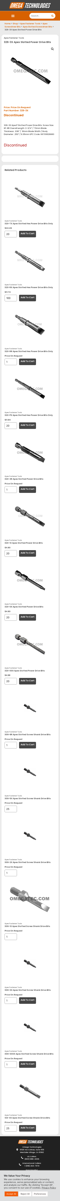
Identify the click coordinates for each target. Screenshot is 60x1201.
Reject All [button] (25, 1194)
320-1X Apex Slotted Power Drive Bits (24, 543)
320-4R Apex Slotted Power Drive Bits (24, 479)
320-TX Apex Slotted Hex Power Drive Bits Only (29, 223)
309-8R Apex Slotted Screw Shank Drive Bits (27, 734)
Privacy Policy (49, 1187)
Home (8, 23)
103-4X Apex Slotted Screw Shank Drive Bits (27, 1117)
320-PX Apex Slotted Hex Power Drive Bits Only (29, 415)
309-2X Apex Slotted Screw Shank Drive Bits (27, 862)
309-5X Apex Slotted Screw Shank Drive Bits (28, 798)
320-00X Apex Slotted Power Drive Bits (25, 670)
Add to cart (27, 233)
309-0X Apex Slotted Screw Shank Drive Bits (28, 990)
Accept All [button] (11, 1194)
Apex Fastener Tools (30, 23)
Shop (15, 23)
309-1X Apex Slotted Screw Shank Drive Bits (27, 926)
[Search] (52, 16)
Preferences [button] (40, 1194)
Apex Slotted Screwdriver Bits (37, 26)
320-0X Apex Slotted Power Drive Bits (24, 606)
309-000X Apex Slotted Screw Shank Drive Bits (29, 1054)
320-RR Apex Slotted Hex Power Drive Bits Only (29, 351)
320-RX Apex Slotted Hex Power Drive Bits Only (29, 287)
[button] (13, 15)
